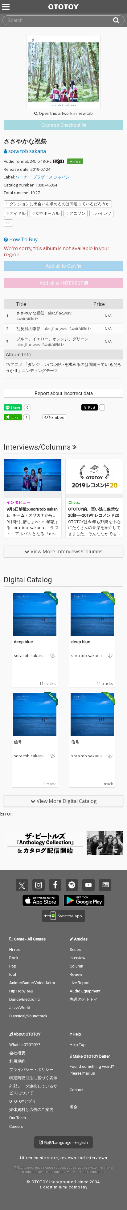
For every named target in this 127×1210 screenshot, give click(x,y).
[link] (63, 125)
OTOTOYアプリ (22, 1101)
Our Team (17, 1118)
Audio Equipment (85, 991)
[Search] (118, 20)
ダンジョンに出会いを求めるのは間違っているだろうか (60, 203)
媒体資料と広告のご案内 (31, 1109)
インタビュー (18, 502)
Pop (12, 966)
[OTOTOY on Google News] (105, 885)
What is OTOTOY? (24, 1044)
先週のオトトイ (84, 999)
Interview (77, 958)
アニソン (77, 213)
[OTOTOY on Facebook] (55, 885)
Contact (77, 1090)
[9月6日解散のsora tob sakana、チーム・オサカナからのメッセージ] (32, 478)
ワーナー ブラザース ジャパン (43, 177)
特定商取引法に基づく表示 (33, 1078)
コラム (74, 502)
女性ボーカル (47, 213)
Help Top (78, 1044)
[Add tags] (8, 222)
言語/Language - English (65, 1142)
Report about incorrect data (64, 393)
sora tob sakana (26, 151)
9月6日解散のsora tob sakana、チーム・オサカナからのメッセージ (32, 515)
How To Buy (23, 239)
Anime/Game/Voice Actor (32, 982)
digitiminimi (55, 1187)
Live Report (80, 982)
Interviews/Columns (38, 447)
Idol (12, 974)
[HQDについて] (58, 161)
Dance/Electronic (24, 999)
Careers (16, 1126)
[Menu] (6, 7)
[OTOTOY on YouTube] (88, 885)
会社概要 (17, 1053)
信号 (18, 742)
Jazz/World (19, 1007)
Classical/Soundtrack (28, 1016)
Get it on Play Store (84, 900)
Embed (57, 417)
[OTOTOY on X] (22, 885)
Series (75, 949)
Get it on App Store (40, 900)
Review (76, 974)
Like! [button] (15, 417)
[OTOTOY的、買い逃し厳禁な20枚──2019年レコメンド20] (94, 478)
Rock (13, 958)
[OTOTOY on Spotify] (72, 885)
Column (76, 966)
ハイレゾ (103, 213)
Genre (19, 939)
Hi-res (75, 161)
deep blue (23, 641)
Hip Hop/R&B (21, 991)
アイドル (18, 213)
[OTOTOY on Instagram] (38, 885)
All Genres (36, 939)
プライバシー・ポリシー (31, 1069)
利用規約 (17, 1061)
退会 (74, 1106)
